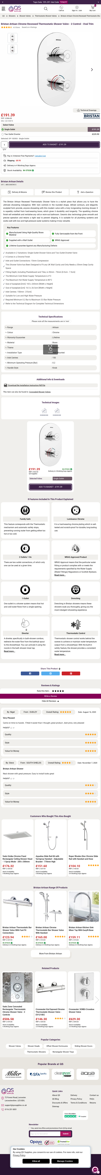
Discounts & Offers (60, 1103)
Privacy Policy (76, 1099)
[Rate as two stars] (54, 691)
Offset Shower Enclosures (57, 1046)
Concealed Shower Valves (40, 392)
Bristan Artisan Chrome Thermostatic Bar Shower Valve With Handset (50, 930)
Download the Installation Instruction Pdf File (26, 385)
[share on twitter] (50, 673)
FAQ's (92, 1099)
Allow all (36, 1161)
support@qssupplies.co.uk (16, 1105)
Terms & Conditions (79, 1103)
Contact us (94, 1095)
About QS (56, 1095)
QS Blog (55, 1099)
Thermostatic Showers (36, 1052)
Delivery (74, 1095)
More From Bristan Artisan (50, 953)
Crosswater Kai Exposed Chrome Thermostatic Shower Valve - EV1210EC (50, 1012)
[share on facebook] (30, 673)
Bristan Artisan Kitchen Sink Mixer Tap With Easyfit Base (81, 928)
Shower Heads (34, 1046)
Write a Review (50, 696)
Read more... (60, 575)
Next (98, 2)
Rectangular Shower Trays (63, 1052)
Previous (2, 2)
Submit (65, 1134)
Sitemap (55, 1106)
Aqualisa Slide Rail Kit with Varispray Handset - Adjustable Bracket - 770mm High (49, 859)
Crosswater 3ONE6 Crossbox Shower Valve (81, 1010)
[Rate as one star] (53, 691)
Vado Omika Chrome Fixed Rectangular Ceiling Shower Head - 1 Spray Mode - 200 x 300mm (17, 859)
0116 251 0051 (11, 1109)
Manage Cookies (65, 1161)
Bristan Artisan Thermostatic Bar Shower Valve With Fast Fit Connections (17, 930)
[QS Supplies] (15, 8)
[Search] (46, 8)
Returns (93, 1103)
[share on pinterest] (71, 673)
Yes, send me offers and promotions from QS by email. (51, 1128)
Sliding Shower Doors (83, 1046)
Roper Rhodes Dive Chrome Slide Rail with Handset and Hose (83, 857)
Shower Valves (15, 1046)
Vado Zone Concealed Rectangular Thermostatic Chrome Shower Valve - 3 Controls (14, 1010)
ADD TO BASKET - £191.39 (54, 144)
